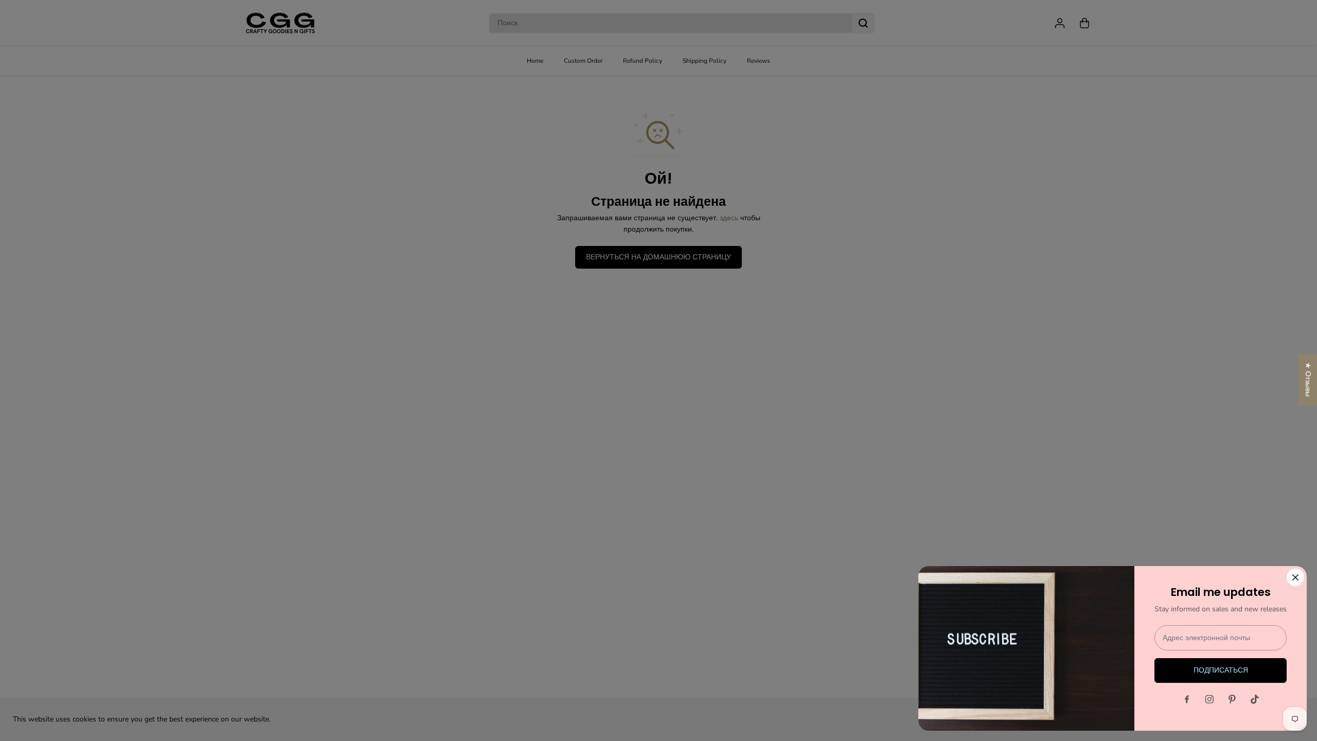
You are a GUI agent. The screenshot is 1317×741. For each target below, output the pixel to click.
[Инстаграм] (1209, 699)
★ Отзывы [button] (1308, 379)
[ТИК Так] (1254, 699)
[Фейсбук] (1187, 699)
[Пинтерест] (1232, 699)
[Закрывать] (1295, 577)
